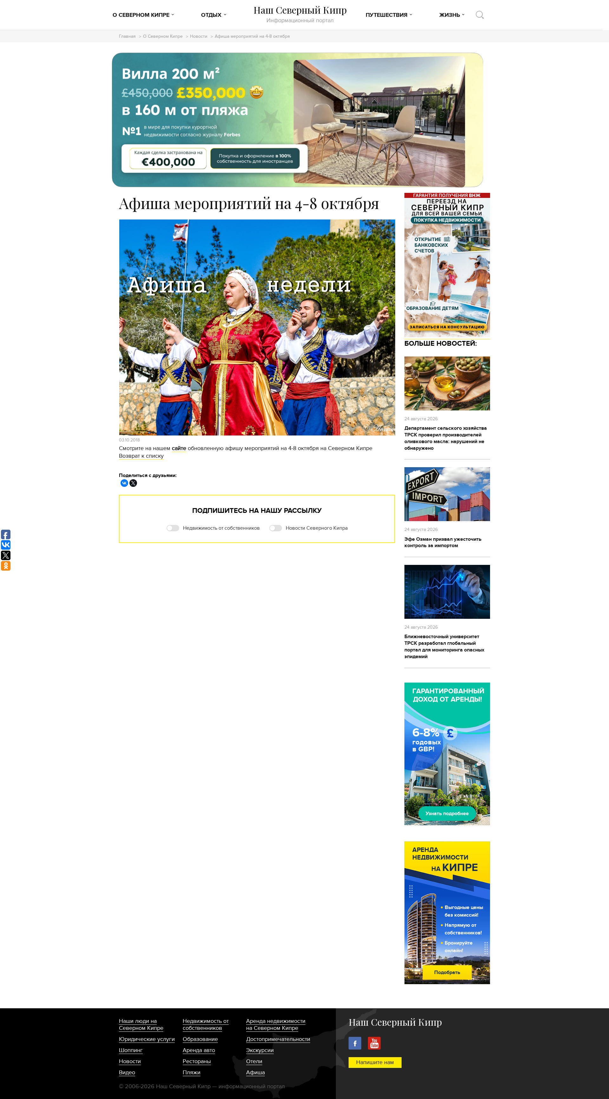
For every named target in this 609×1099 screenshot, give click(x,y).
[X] (133, 483)
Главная (127, 36)
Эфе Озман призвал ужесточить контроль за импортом (442, 542)
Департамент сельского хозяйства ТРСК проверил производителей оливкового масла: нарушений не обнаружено (445, 438)
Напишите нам (375, 1062)
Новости (198, 36)
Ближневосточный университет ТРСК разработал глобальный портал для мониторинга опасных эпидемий (444, 646)
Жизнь (449, 15)
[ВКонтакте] (124, 483)
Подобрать (447, 972)
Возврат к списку (141, 456)
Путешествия (387, 15)
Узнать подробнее (447, 813)
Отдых (211, 15)
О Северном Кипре (141, 15)
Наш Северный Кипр (300, 14)
